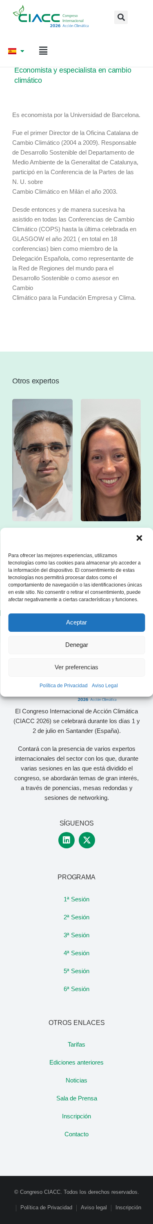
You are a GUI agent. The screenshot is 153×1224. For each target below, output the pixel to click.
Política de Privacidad (64, 685)
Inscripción (76, 1116)
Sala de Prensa (76, 1098)
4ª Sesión (76, 953)
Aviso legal (94, 1207)
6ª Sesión (76, 988)
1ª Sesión (76, 899)
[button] (140, 539)
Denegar (76, 644)
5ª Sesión (76, 970)
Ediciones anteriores (76, 1062)
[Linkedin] (66, 840)
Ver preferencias (76, 667)
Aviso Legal (105, 685)
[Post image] (42, 460)
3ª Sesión (76, 935)
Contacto (76, 1134)
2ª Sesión (76, 917)
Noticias (76, 1080)
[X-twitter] (87, 840)
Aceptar (76, 622)
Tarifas (76, 1044)
